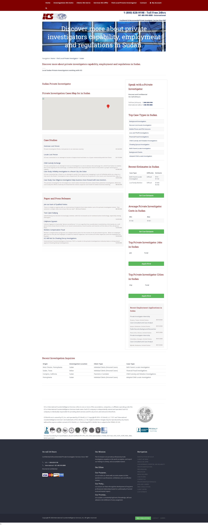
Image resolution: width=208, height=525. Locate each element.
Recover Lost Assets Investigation (140, 125)
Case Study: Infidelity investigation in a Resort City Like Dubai (65, 171)
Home (48, 3)
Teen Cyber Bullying (51, 213)
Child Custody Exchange (52, 163)
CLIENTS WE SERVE (142, 459)
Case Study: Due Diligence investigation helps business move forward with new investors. (75, 180)
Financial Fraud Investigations (139, 137)
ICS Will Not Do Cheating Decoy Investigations (60, 238)
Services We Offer (101, 3)
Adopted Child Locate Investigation (140, 156)
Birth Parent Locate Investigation (140, 148)
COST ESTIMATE (142, 492)
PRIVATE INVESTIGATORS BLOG (146, 482)
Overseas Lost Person (51, 146)
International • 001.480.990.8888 (55, 465)
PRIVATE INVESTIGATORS (144, 467)
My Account (156, 3)
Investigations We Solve (63, 3)
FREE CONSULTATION (143, 487)
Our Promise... (100, 495)
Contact (143, 3)
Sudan (82, 58)
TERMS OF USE (115, 422)
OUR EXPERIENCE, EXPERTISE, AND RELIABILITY (151, 464)
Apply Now (146, 264)
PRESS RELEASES (142, 469)
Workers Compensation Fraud (54, 230)
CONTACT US (141, 479)
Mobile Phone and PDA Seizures (140, 129)
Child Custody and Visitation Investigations (143, 141)
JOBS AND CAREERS (143, 484)
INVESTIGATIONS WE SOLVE (145, 457)
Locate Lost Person (51, 154)
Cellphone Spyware (50, 221)
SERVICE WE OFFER (142, 462)
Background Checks (135, 152)
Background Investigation (137, 121)
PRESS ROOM (141, 472)
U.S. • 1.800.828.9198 (51, 462)
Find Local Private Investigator (124, 3)
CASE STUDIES (141, 477)
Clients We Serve (83, 3)
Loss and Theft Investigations (139, 133)
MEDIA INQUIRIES (142, 474)
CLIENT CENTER (142, 489)
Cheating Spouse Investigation (139, 144)
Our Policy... (99, 484)
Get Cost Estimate (146, 195)
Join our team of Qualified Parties (55, 204)
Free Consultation (143, 518)
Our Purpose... (101, 472)
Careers (162, 518)
